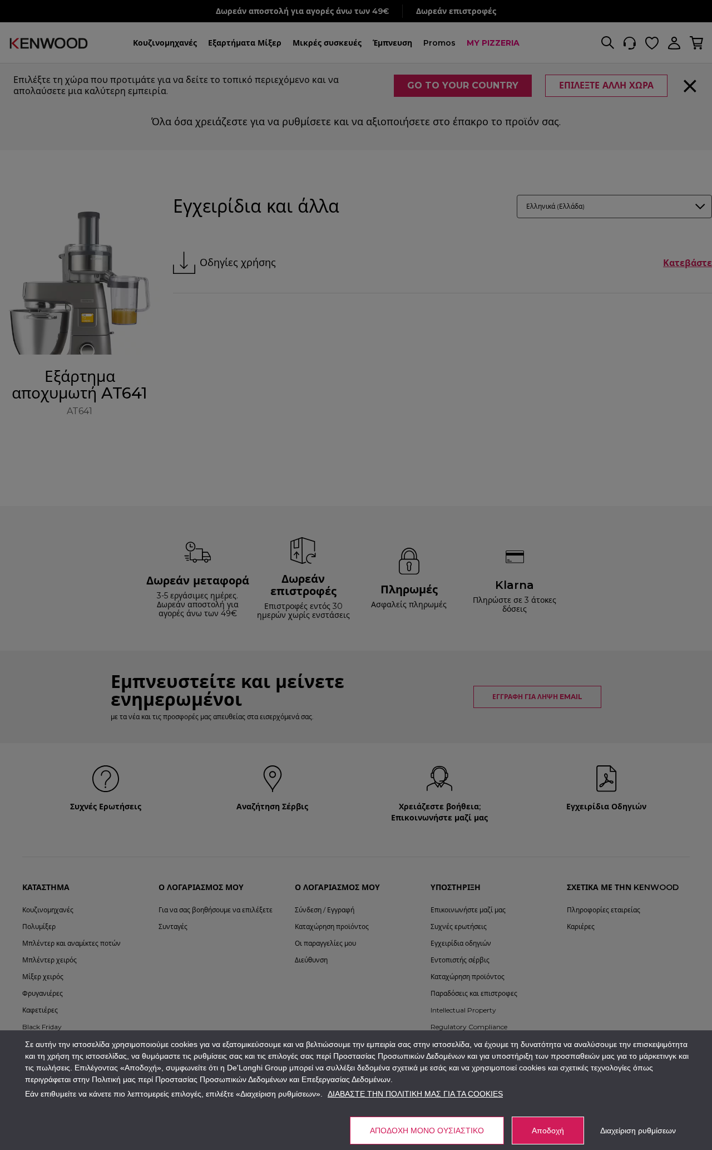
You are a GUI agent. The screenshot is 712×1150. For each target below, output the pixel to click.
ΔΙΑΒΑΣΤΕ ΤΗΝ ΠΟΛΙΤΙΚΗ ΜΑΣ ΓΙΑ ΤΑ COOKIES (415, 1093)
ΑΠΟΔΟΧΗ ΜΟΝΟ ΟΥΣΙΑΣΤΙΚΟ (427, 1130)
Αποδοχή (548, 1130)
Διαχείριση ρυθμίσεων (638, 1130)
